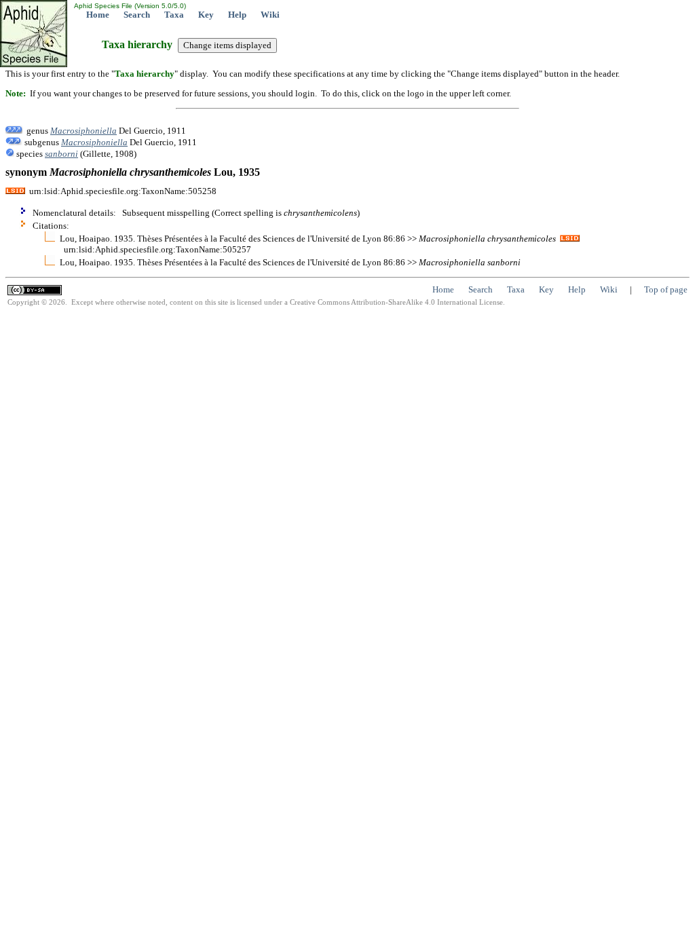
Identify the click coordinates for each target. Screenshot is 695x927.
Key (206, 15)
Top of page (666, 289)
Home (97, 15)
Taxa (174, 15)
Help (237, 15)
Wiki (270, 15)
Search (137, 15)
